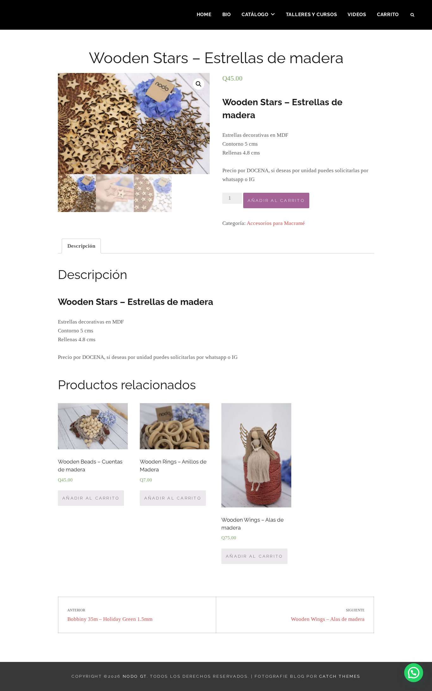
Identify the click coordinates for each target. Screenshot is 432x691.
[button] (413, 672)
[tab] (81, 246)
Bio (226, 14)
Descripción (81, 246)
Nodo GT (135, 676)
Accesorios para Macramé (276, 223)
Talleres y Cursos (311, 14)
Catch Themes (340, 676)
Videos (357, 14)
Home (204, 14)
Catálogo (255, 14)
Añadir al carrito (276, 200)
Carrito (388, 14)
